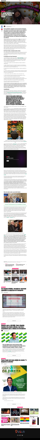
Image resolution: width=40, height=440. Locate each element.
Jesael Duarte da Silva (8, 26)
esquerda (22, 261)
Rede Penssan (14, 143)
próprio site (11, 217)
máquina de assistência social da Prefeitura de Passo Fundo (14, 92)
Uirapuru (8, 217)
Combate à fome (18, 261)
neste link (25, 141)
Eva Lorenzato (24, 261)
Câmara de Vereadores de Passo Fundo (12, 261)
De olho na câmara (6, 292)
